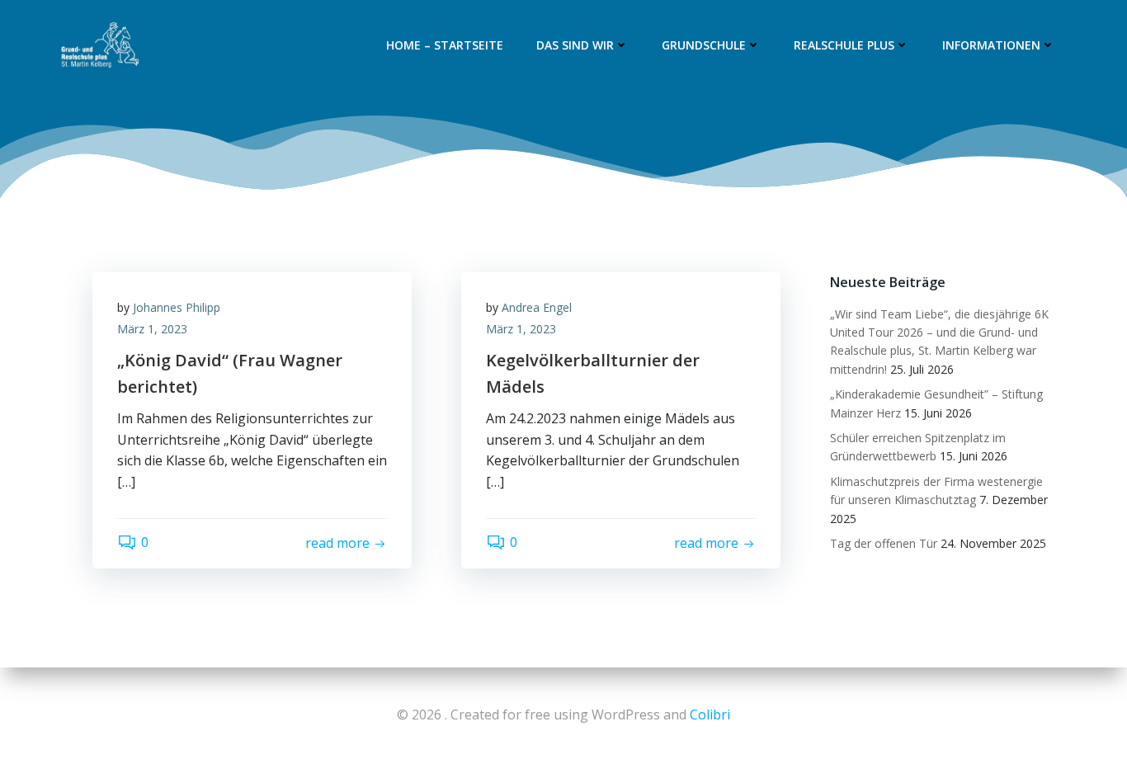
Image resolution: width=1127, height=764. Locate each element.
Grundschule (704, 45)
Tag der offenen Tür (883, 543)
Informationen (991, 45)
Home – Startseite (444, 45)
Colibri (710, 714)
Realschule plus (844, 45)
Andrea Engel (537, 307)
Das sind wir (575, 45)
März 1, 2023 (152, 329)
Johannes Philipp (176, 307)
